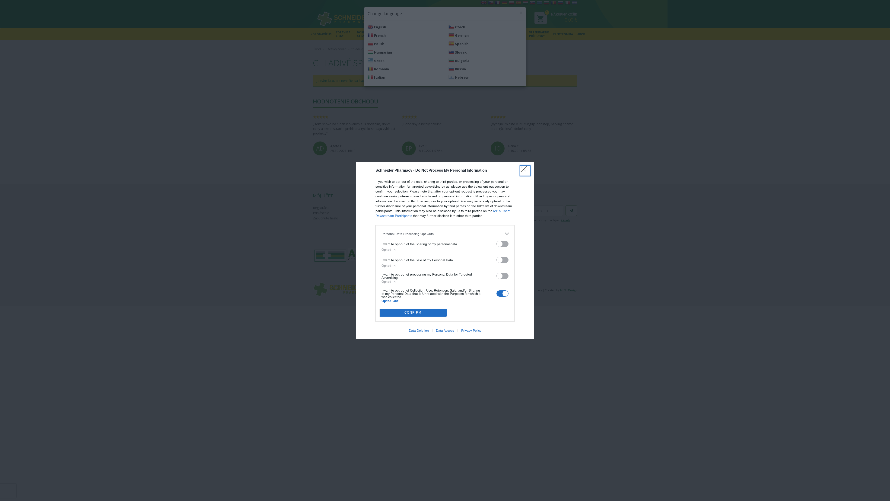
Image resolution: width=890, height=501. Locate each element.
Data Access (445, 330)
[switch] (502, 244)
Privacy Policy (471, 330)
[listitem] (445, 233)
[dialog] (445, 250)
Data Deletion (419, 330)
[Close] (525, 170)
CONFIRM (413, 312)
